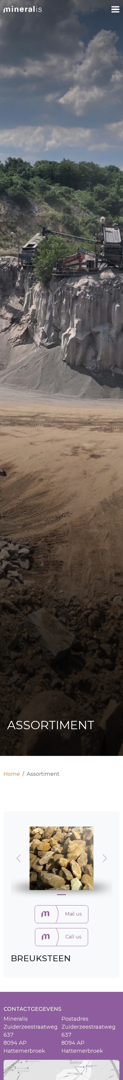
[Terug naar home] (23, 9)
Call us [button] (73, 937)
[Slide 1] (61, 894)
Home (12, 774)
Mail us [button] (73, 914)
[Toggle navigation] (115, 9)
